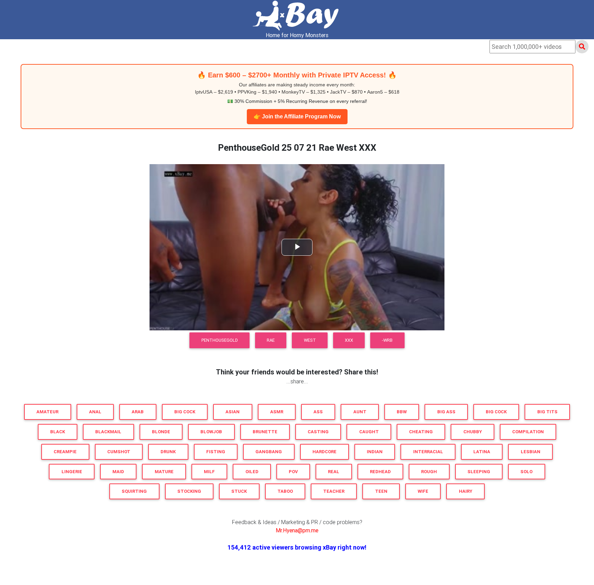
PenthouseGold (219, 340)
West (310, 340)
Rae (271, 340)
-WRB (387, 340)
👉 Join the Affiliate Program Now (297, 116)
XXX (349, 340)
